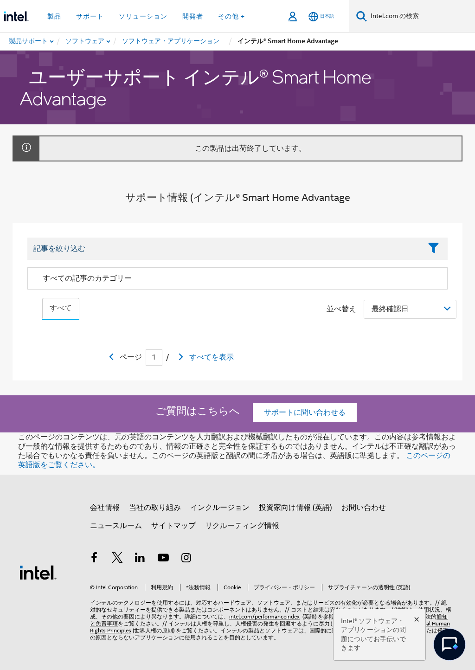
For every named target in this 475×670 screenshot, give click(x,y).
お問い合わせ (363, 507)
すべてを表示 (211, 357)
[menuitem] (85, 41)
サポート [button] (90, 16)
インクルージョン (220, 507)
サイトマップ (173, 525)
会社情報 (105, 507)
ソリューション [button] (143, 16)
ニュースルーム (116, 525)
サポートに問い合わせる (305, 412)
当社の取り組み (155, 507)
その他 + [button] (231, 16)
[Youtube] (163, 559)
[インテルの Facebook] (94, 559)
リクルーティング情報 (242, 525)
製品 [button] (54, 16)
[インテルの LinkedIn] (140, 559)
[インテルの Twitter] (117, 559)
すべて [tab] (61, 308)
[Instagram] (186, 559)
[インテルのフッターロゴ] (38, 572)
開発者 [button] (192, 16)
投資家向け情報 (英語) (295, 507)
